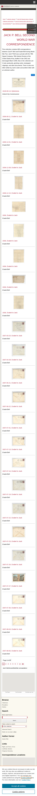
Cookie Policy (26, 780)
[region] (18, 781)
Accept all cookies (18, 786)
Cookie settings (26, 778)
